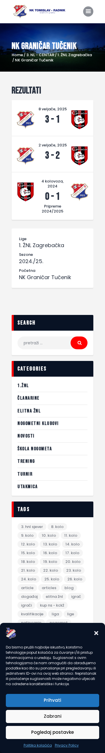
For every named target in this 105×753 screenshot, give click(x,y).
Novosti (26, 436)
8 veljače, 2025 (52, 109)
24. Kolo (28, 579)
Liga (55, 614)
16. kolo (50, 553)
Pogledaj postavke (52, 732)
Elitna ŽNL (29, 411)
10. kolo (49, 535)
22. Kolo (50, 570)
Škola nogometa (35, 449)
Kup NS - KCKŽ (52, 605)
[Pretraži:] (53, 343)
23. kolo (73, 570)
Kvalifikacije (32, 614)
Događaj (29, 596)
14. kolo (72, 544)
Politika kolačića (38, 745)
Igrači (26, 605)
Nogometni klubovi (38, 423)
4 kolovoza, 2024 (52, 183)
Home (17, 55)
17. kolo (72, 553)
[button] (96, 633)
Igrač (76, 596)
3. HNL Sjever (32, 526)
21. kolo (28, 570)
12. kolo (28, 544)
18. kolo (28, 561)
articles (49, 588)
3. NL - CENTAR (40, 55)
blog (69, 588)
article (27, 588)
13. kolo (50, 544)
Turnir (25, 474)
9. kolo (27, 535)
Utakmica (28, 487)
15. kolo (28, 553)
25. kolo (51, 579)
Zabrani (53, 716)
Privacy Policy (67, 745)
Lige (70, 614)
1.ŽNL (23, 386)
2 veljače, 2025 (52, 145)
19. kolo (50, 561)
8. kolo (57, 526)
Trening (26, 461)
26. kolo (74, 579)
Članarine (29, 398)
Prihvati (52, 700)
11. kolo (70, 535)
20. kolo (72, 561)
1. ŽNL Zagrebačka (74, 55)
